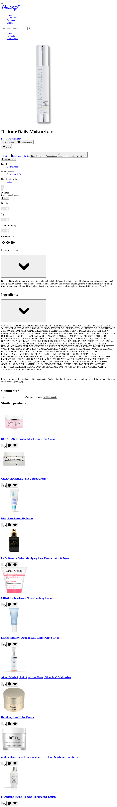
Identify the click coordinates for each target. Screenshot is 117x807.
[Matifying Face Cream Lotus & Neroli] (14, 552)
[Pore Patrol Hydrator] (14, 513)
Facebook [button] (16, 156)
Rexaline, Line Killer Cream (17, 717)
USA (9, 181)
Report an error (8, 159)
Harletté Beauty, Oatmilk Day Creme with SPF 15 (30, 637)
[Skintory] (11, 10)
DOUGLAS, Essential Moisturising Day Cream (28, 438)
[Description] (23, 266)
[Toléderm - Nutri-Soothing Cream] (14, 592)
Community (12, 17)
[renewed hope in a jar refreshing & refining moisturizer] (14, 751)
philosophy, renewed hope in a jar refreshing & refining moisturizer (40, 756)
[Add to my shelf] (9, 445)
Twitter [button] (27, 156)
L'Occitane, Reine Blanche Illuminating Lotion (28, 796)
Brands (10, 23)
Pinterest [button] (7, 156)
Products (11, 20)
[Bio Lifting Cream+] (14, 473)
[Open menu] (2, 3)
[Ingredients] (23, 310)
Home (9, 15)
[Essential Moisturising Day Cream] (14, 433)
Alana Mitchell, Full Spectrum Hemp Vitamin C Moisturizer (36, 677)
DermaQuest (12, 38)
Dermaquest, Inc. (14, 174)
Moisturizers (15, 139)
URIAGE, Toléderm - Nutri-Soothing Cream (27, 598)
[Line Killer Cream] (14, 711)
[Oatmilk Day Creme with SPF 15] (14, 632)
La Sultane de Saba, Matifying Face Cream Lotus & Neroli (35, 558)
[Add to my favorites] (15, 445)
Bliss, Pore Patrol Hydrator (17, 518)
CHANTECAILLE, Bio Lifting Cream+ (24, 478)
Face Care (5, 139)
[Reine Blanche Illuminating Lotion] (14, 791)
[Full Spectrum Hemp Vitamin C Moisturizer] (14, 672)
